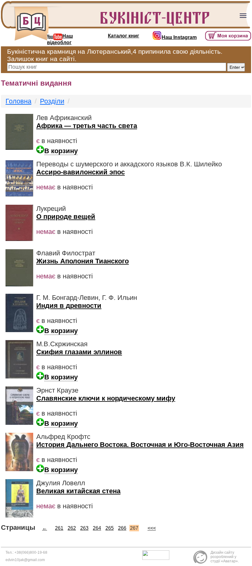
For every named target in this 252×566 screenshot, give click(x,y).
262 (72, 528)
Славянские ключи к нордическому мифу (105, 398)
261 (59, 528)
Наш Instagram (179, 37)
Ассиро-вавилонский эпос (80, 172)
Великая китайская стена (78, 491)
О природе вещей (65, 216)
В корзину (61, 151)
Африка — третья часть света (86, 126)
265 (109, 528)
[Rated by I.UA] (157, 555)
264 (97, 528)
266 (122, 528)
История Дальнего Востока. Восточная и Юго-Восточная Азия (140, 444)
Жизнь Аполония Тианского (82, 261)
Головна (18, 101)
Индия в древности (68, 305)
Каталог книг (123, 35)
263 (84, 528)
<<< (152, 528)
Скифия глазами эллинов (79, 352)
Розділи (52, 101)
